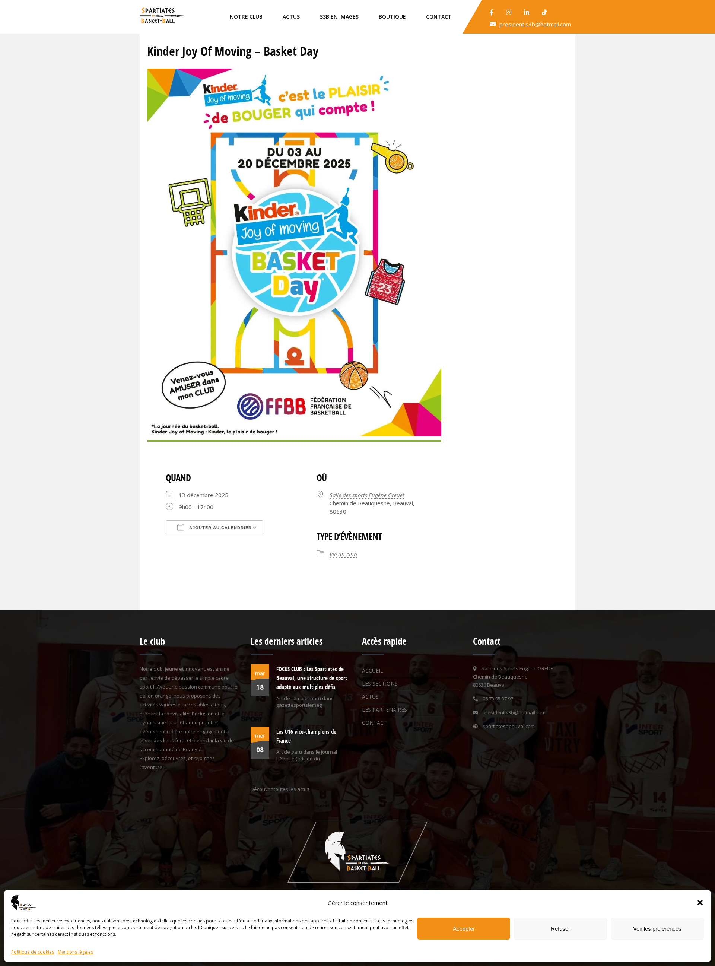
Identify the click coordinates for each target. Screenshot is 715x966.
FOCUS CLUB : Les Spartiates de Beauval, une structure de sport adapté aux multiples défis (311, 677)
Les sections (380, 683)
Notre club (246, 16)
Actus (291, 16)
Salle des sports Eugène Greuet (367, 495)
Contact (439, 16)
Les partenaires (384, 709)
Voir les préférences (657, 928)
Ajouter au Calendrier (220, 527)
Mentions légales (75, 952)
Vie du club (343, 554)
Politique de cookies (32, 952)
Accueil (372, 670)
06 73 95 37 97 (498, 698)
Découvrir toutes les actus (280, 789)
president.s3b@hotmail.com (535, 24)
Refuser (560, 928)
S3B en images (339, 16)
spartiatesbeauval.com (509, 726)
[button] (700, 902)
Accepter (464, 928)
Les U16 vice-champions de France (306, 736)
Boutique (392, 16)
